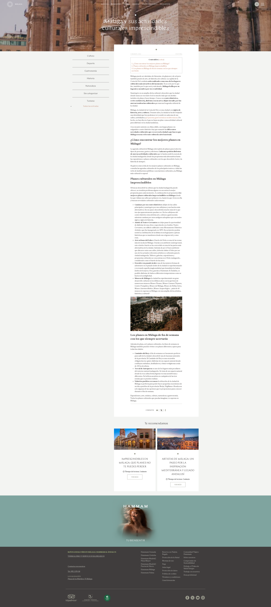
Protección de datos (169, 570)
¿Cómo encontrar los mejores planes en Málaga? (150, 63)
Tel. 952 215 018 (74, 571)
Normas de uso (168, 561)
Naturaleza (91, 86)
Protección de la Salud (170, 557)
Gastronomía (91, 71)
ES (257, 4)
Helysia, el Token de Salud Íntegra (191, 567)
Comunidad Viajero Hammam (191, 553)
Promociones (116, 4)
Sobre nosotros (189, 557)
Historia (90, 78)
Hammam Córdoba (148, 555)
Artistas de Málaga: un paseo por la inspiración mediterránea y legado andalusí (178, 467)
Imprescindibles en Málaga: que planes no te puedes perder (135, 463)
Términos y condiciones (171, 577)
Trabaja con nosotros (192, 572)
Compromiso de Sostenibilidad (190, 562)
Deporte (91, 63)
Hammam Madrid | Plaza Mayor (148, 559)
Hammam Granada (148, 552)
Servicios (104, 4)
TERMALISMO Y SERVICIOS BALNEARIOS (86, 556)
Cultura (90, 56)
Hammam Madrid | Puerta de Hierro (148, 565)
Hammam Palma (147, 573)
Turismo (91, 101)
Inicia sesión (165, 4)
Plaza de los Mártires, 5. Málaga (80, 579)
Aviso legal (166, 567)
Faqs (164, 564)
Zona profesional (190, 575)
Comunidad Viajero (149, 4)
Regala (127, 4)
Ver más (134, 477)
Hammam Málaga (148, 569)
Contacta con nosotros (76, 566)
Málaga (18, 4)
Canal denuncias (168, 580)
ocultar (161, 60)
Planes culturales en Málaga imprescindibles (149, 66)
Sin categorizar (91, 93)
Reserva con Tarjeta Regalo (169, 553)
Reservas (135, 4)
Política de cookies (169, 574)
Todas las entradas (90, 106)
